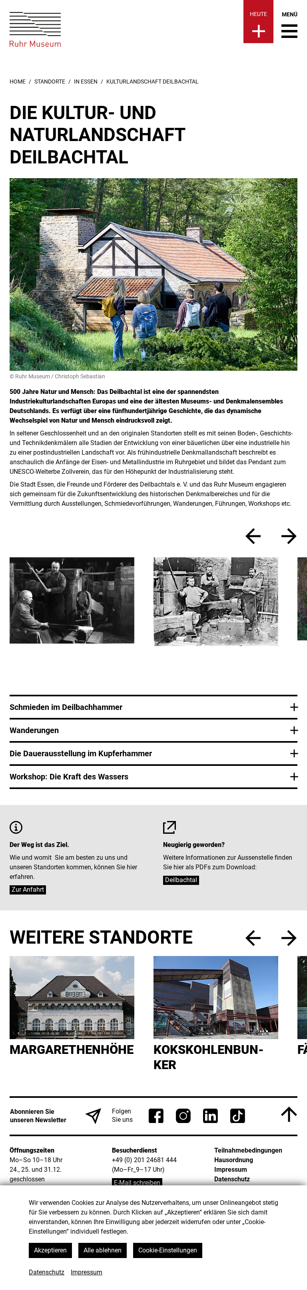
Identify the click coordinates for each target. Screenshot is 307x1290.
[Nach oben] (289, 1114)
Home (18, 81)
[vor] (289, 536)
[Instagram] (183, 1115)
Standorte (49, 81)
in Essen (86, 81)
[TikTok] (238, 1115)
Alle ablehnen (103, 1250)
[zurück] (253, 536)
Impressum (86, 1272)
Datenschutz (46, 1272)
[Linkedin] (210, 1115)
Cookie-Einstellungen (167, 1250)
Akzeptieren (50, 1250)
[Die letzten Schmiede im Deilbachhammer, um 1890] (178, 601)
